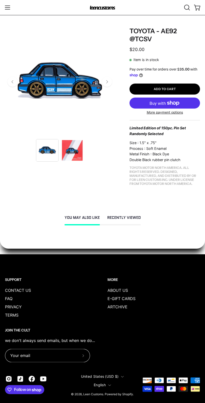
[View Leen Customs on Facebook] (32, 378)
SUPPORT (13, 280)
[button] (186, 7)
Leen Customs (93, 394)
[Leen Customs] (102, 8)
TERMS (11, 314)
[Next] (107, 82)
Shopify (127, 394)
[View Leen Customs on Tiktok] (20, 378)
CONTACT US (18, 290)
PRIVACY (13, 306)
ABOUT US (118, 290)
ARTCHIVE (118, 306)
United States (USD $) (100, 376)
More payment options (165, 112)
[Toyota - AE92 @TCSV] (47, 150)
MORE (113, 280)
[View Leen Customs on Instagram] (8, 378)
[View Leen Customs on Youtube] (43, 378)
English (100, 385)
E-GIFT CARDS (122, 298)
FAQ (8, 298)
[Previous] (13, 82)
